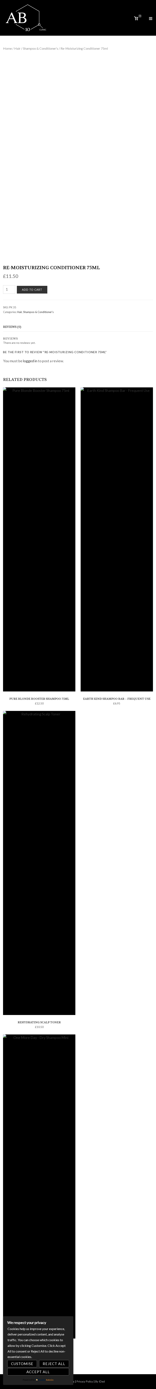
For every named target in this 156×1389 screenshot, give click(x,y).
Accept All (38, 1372)
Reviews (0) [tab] (12, 327)
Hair (17, 48)
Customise (22, 1363)
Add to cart (32, 289)
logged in (30, 361)
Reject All (54, 1363)
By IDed (100, 1381)
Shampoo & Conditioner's (40, 48)
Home (7, 48)
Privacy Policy (84, 1381)
